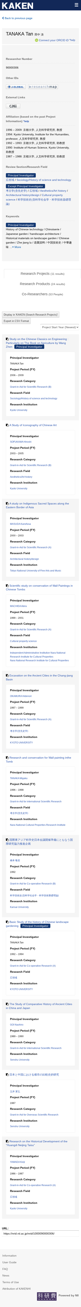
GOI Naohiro (16, 1024)
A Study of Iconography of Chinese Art (33, 425)
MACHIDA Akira (18, 606)
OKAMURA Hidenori (21, 696)
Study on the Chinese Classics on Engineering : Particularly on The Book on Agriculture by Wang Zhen (37, 342)
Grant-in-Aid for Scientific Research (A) (30, 547)
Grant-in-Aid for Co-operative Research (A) (33, 965)
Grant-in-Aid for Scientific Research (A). (31, 719)
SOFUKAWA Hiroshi (20, 441)
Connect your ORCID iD (54, 40)
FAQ (5, 1269)
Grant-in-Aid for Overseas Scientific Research (34, 1114)
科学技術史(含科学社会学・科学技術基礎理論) (34, 895)
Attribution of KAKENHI (16, 1288)
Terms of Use (10, 1282)
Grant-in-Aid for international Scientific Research (36, 801)
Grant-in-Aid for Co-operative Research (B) (33, 883)
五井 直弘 (15, 1091)
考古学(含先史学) (16, 190)
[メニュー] (76, 4)
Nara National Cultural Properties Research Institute (37, 825)
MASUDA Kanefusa (20, 524)
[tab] (42, 274)
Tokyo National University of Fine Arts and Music (35, 570)
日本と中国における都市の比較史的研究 (34, 1074)
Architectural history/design (23, 195)
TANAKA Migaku (19, 778)
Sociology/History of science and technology (44, 179)
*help (72, 40)
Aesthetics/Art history (53, 190)
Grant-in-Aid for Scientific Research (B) (30, 387)
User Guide (9, 1262)
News (5, 1275)
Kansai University (19, 907)
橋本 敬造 (15, 860)
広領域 (10, 179)
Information (9, 1255)
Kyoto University (18, 410)
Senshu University (19, 1059)
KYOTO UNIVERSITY (21, 742)
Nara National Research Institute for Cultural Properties (39, 660)
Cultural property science (23, 641)
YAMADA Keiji (17, 1162)
